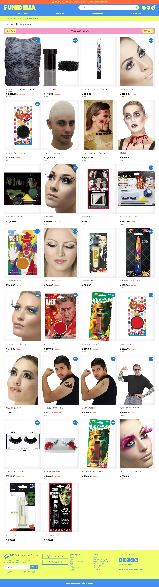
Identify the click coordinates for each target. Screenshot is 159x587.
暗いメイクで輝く (12, 535)
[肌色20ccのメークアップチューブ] (98, 316)
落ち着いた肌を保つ (88, 408)
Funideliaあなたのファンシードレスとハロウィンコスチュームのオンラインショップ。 (20, 7)
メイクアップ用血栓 (50, 89)
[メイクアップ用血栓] (60, 62)
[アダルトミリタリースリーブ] (136, 380)
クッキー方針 (97, 566)
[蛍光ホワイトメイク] (98, 253)
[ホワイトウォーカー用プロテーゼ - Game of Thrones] (22, 62)
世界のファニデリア (100, 560)
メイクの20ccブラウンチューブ (92, 471)
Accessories (97, 13)
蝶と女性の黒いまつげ (13, 408)
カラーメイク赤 (49, 344)
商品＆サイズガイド (76, 562)
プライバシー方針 (99, 564)
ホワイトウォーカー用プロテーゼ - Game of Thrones (21, 90)
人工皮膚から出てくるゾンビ (53, 408)
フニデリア (7, 18)
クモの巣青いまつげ (126, 89)
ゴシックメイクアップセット (129, 217)
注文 (71, 560)
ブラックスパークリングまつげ (54, 280)
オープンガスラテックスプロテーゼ (93, 153)
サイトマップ (97, 568)
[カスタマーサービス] (148, 8)
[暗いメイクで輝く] (22, 507)
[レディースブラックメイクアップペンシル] (98, 62)
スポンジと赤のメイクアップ (129, 344)
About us (96, 570)
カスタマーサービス (56, 556)
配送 (71, 564)
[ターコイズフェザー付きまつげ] (22, 316)
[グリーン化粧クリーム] (60, 507)
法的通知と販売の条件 (100, 562)
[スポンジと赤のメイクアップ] (136, 316)
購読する (34, 567)
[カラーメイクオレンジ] (22, 253)
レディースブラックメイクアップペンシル (96, 89)
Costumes (60, 13)
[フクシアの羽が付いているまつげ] (136, 444)
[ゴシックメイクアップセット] (136, 189)
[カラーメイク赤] (60, 316)
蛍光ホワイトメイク (88, 280)
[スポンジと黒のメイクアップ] (22, 125)
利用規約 (23, 572)
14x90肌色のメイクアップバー (130, 280)
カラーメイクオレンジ (13, 280)
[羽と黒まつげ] (60, 189)
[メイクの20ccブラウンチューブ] (98, 444)
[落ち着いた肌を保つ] (98, 380)
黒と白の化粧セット (88, 217)
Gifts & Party (135, 13)
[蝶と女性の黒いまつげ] (22, 380)
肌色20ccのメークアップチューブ (93, 344)
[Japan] (120, 560)
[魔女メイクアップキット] (22, 189)
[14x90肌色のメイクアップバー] (136, 253)
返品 (71, 566)
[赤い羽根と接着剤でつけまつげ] (60, 444)
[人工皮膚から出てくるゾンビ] (60, 380)
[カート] (153, 8)
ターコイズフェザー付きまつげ (16, 344)
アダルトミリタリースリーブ (129, 408)
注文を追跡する (56, 562)
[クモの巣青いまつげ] (136, 62)
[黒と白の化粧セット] (98, 189)
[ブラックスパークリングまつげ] (60, 253)
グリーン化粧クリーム (51, 535)
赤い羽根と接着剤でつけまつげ (54, 471)
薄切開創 (123, 153)
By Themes (22, 13)
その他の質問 (74, 568)
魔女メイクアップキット (14, 217)
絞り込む (12, 31)
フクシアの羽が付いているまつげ (131, 471)
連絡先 (72, 570)
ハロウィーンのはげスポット (53, 153)
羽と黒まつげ (48, 217)
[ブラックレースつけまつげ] (22, 444)
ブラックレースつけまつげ (15, 471)
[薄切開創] (136, 125)
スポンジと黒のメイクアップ (15, 153)
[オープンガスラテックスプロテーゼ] (98, 125)
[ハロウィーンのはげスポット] (60, 125)
